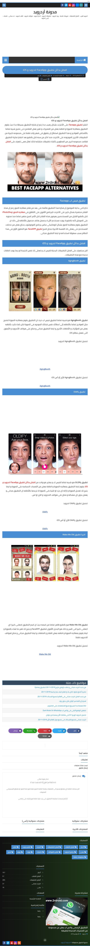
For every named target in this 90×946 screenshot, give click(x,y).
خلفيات (39, 852)
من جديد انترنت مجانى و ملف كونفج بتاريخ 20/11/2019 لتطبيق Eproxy (60, 687)
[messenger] (77, 5)
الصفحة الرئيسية (58, 75)
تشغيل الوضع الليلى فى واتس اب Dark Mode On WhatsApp (64, 710)
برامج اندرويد (69, 852)
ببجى (82, 852)
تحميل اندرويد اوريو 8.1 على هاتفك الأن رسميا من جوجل (66, 715)
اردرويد (84, 934)
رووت (28, 852)
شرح (38, 75)
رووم (19, 852)
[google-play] (81, 5)
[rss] (19, 942)
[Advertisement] (45, 38)
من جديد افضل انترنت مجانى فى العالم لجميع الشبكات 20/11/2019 (62, 696)
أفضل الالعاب (69, 847)
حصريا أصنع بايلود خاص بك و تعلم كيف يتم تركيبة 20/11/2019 (63, 692)
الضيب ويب (26, 847)
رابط (39, 911)
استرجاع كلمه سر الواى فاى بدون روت (72, 701)
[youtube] (69, 5)
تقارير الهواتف (53, 852)
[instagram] (73, 5)
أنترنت (39, 847)
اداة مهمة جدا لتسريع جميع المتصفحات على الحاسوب (66, 705)
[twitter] (66, 5)
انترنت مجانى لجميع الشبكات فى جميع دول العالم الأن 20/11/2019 (62, 719)
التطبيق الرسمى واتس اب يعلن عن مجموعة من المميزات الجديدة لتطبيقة (68, 929)
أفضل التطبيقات (46, 75)
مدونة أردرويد (45, 12)
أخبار (82, 847)
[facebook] (62, 5)
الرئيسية (80, 60)
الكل (14, 847)
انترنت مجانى (21, 883)
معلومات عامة (79, 857)
